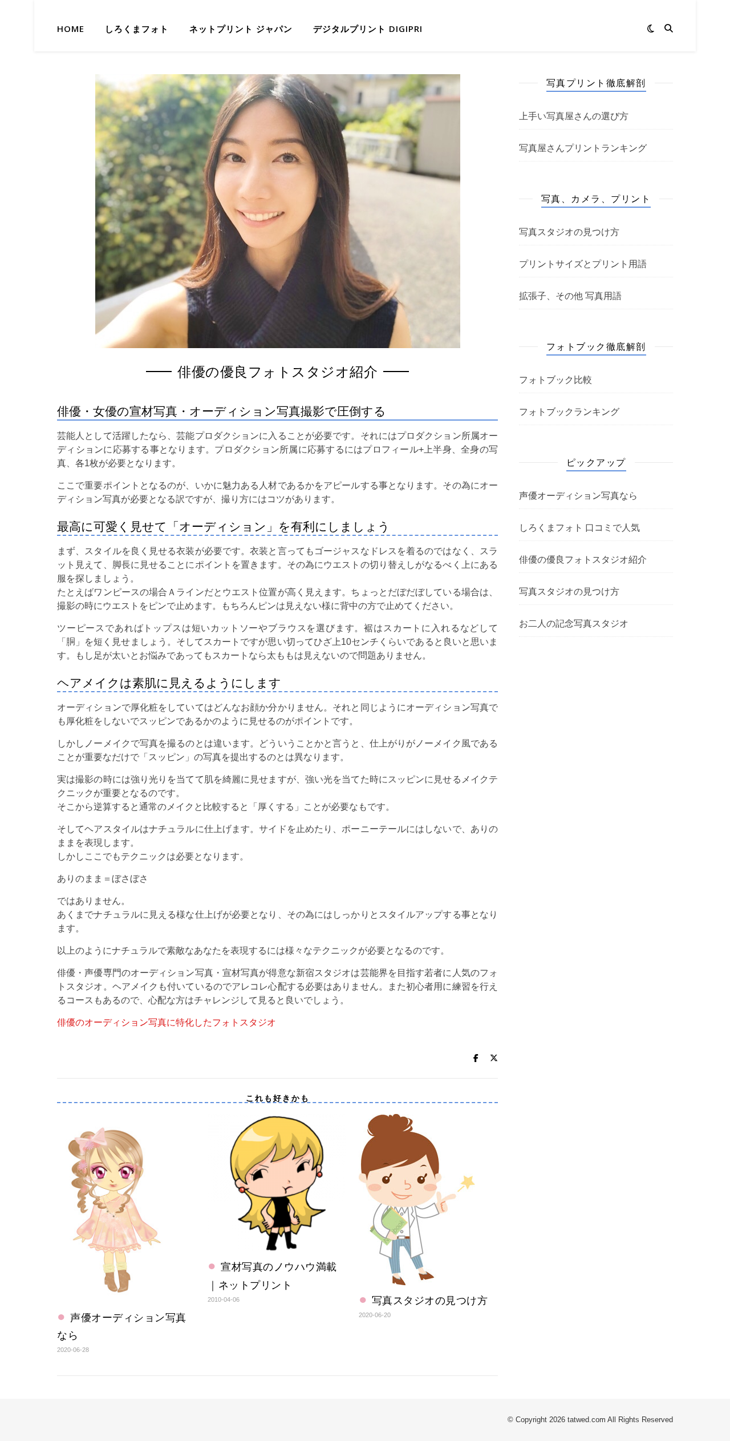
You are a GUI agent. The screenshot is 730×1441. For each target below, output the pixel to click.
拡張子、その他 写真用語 (570, 296)
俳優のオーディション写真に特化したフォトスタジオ (166, 1022)
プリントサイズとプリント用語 (583, 264)
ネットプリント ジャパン (241, 28)
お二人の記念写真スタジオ (573, 623)
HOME (70, 28)
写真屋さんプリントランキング (583, 148)
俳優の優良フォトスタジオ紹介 (583, 559)
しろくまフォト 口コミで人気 (579, 527)
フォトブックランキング (569, 412)
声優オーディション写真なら (578, 495)
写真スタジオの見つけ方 (430, 1300)
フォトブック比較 (555, 380)
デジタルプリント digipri (368, 28)
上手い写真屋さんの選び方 (573, 116)
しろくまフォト (137, 28)
